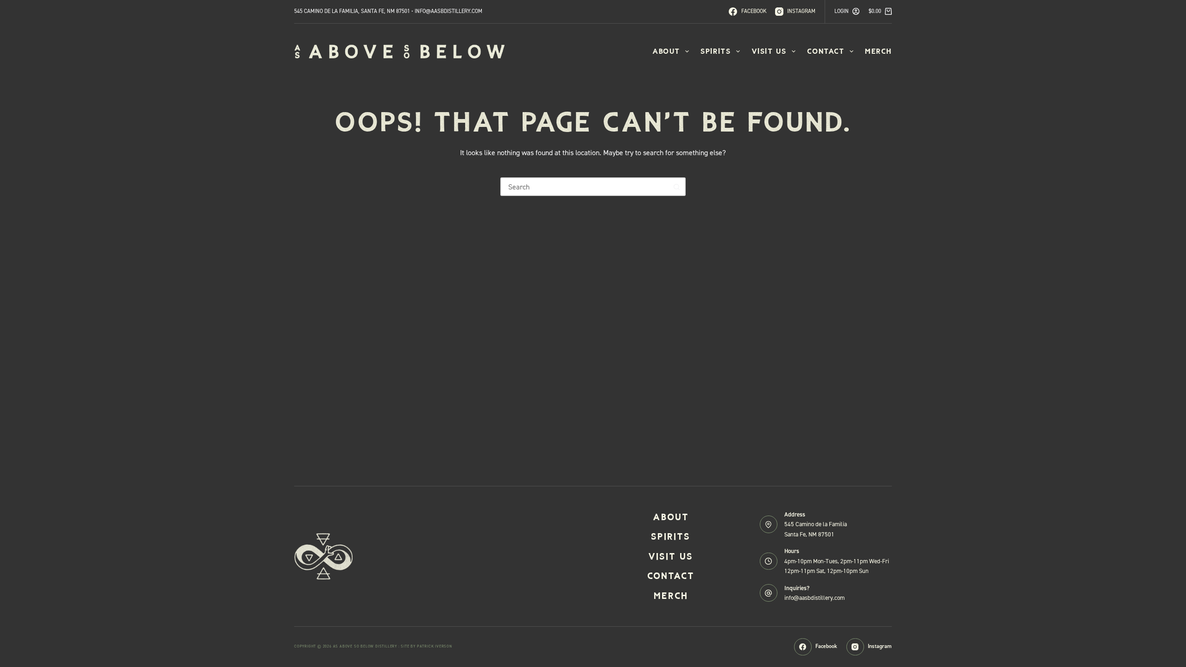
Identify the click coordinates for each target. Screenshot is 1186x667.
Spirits (715, 51)
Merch (878, 51)
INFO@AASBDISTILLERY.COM (448, 11)
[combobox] (584, 186)
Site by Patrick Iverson (426, 646)
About (666, 51)
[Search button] (676, 186)
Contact (826, 51)
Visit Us (769, 51)
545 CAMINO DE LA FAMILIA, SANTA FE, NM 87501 (352, 11)
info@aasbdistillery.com (814, 598)
